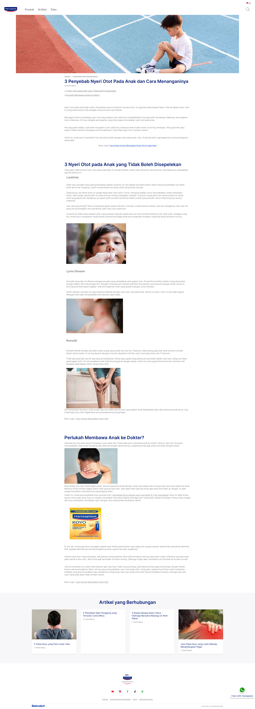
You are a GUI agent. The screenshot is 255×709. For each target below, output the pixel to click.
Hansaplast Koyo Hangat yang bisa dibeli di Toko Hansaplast (140, 495)
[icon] (112, 691)
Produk (29, 9)
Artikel (42, 9)
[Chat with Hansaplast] (242, 690)
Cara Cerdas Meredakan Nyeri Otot (92, 418)
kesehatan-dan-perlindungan (85, 77)
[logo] (10, 9)
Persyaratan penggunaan (120, 699)
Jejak (135, 699)
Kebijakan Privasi (146, 699)
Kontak (105, 699)
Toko (53, 9)
